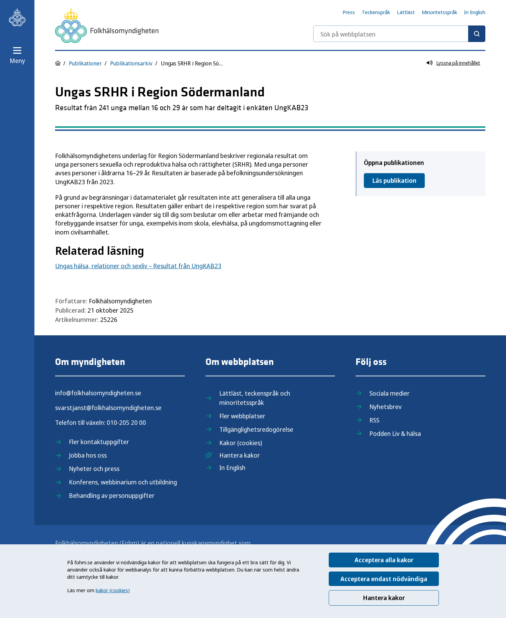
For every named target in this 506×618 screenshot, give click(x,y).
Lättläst (406, 12)
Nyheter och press (94, 468)
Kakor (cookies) (240, 443)
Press (348, 12)
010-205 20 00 (126, 422)
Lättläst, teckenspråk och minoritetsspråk (254, 398)
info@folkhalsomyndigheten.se (98, 393)
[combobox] (399, 33)
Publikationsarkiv (131, 63)
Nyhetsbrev (385, 406)
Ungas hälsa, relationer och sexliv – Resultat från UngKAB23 (138, 266)
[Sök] (476, 33)
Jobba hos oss (88, 455)
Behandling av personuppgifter (112, 495)
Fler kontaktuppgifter (99, 442)
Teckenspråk (376, 12)
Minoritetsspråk (439, 12)
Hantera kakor (384, 598)
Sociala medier (389, 393)
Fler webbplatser (242, 416)
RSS (374, 420)
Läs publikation (394, 180)
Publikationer (85, 63)
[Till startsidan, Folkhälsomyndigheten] (17, 17)
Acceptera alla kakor (384, 560)
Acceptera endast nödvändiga (383, 579)
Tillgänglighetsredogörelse (256, 429)
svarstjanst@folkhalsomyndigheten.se (108, 408)
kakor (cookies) (113, 590)
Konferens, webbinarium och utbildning (123, 482)
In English (474, 12)
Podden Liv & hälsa (395, 433)
